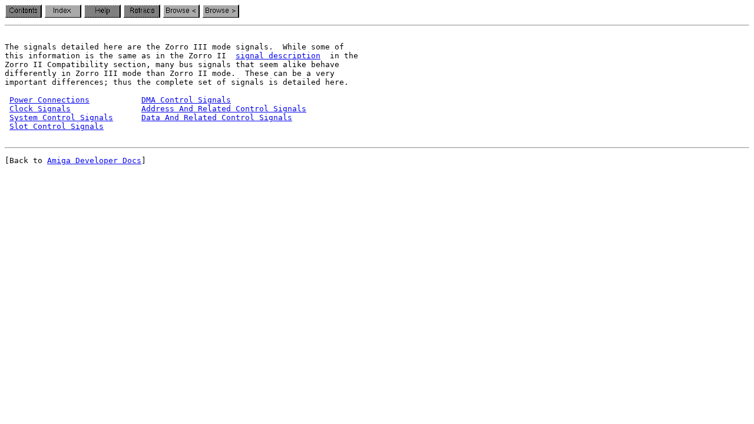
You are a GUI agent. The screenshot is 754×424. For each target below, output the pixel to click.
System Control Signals (61, 117)
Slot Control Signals (56, 126)
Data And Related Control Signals (216, 117)
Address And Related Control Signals (223, 108)
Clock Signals (40, 108)
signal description (278, 55)
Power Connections (49, 99)
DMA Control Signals (186, 99)
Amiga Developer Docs (94, 160)
